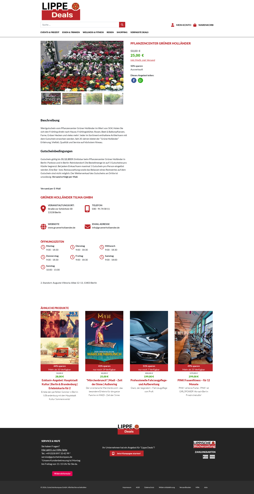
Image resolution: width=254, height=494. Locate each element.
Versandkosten (185, 487)
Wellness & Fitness (93, 32)
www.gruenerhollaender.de (61, 227)
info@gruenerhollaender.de (106, 227)
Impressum (127, 487)
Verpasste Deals (139, 32)
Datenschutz (149, 487)
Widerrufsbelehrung (167, 487)
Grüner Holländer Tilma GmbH (67, 197)
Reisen (110, 32)
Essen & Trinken (71, 32)
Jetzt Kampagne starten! (129, 453)
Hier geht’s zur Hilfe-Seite (54, 449)
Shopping (122, 32)
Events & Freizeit (50, 32)
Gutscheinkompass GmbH (57, 487)
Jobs (206, 487)
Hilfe (197, 487)
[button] (133, 80)
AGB (138, 487)
